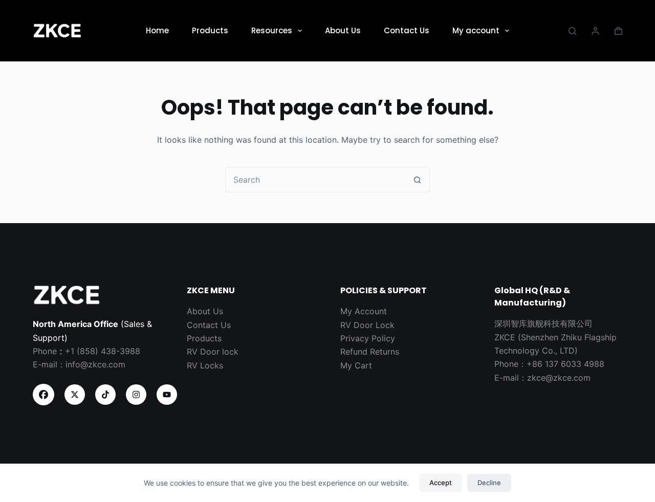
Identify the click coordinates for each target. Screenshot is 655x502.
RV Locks (205, 365)
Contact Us (406, 30)
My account (475, 30)
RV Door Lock (367, 325)
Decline (489, 482)
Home (157, 30)
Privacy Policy (367, 338)
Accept (440, 482)
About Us (343, 30)
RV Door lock (212, 351)
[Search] (572, 31)
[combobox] (315, 179)
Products (210, 30)
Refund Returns (369, 351)
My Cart (356, 365)
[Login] (595, 31)
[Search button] (417, 179)
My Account (363, 311)
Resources (271, 30)
